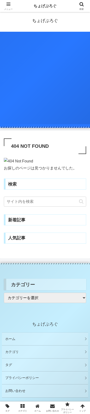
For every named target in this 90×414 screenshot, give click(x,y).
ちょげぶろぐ (45, 6)
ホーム (10, 339)
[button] (81, 201)
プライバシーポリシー (22, 378)
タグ (8, 365)
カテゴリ (12, 352)
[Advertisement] (45, 79)
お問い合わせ (15, 391)
